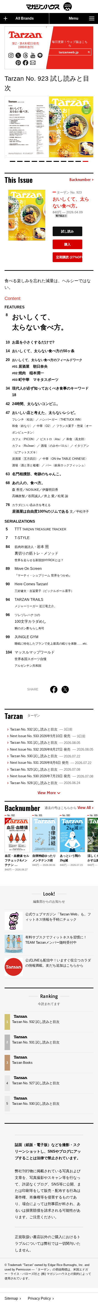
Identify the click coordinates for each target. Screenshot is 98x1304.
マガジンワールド (49, 6)
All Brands (24, 18)
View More (47, 792)
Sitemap (11, 1298)
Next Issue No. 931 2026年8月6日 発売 (50, 762)
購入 (67, 244)
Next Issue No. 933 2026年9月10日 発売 (47, 736)
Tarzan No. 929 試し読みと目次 (45, 769)
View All (84, 808)
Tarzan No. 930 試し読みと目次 (45, 756)
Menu (73, 18)
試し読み (67, 231)
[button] (12, 161)
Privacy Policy (39, 1298)
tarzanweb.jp (69, 52)
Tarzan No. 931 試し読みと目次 (45, 742)
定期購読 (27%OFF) (69, 257)
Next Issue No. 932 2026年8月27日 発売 (51, 749)
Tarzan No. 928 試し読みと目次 (45, 783)
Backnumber (80, 180)
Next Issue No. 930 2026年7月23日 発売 (51, 776)
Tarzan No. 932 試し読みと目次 (41, 729)
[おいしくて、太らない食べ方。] (26, 215)
